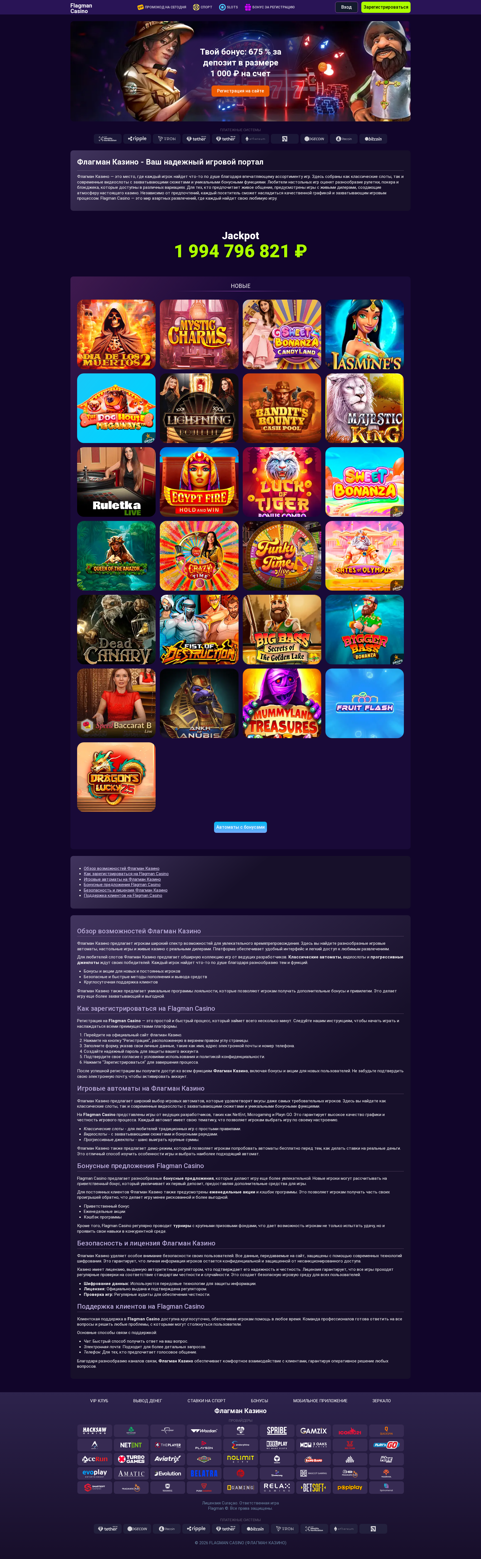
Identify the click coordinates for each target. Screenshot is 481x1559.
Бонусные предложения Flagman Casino (122, 884)
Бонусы (259, 1401)
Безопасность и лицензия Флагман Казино (126, 890)
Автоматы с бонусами (240, 827)
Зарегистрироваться (386, 7)
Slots (232, 7)
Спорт (206, 7)
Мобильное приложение (320, 1401)
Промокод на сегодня (165, 7)
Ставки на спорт (207, 1401)
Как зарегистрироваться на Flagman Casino (126, 873)
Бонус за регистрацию (273, 7)
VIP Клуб (99, 1401)
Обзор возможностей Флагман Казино (121, 868)
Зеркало (381, 1401)
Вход (346, 7)
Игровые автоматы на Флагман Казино (122, 879)
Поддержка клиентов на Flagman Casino (123, 895)
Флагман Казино (240, 1411)
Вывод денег (147, 1401)
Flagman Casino (81, 7)
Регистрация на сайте (240, 91)
